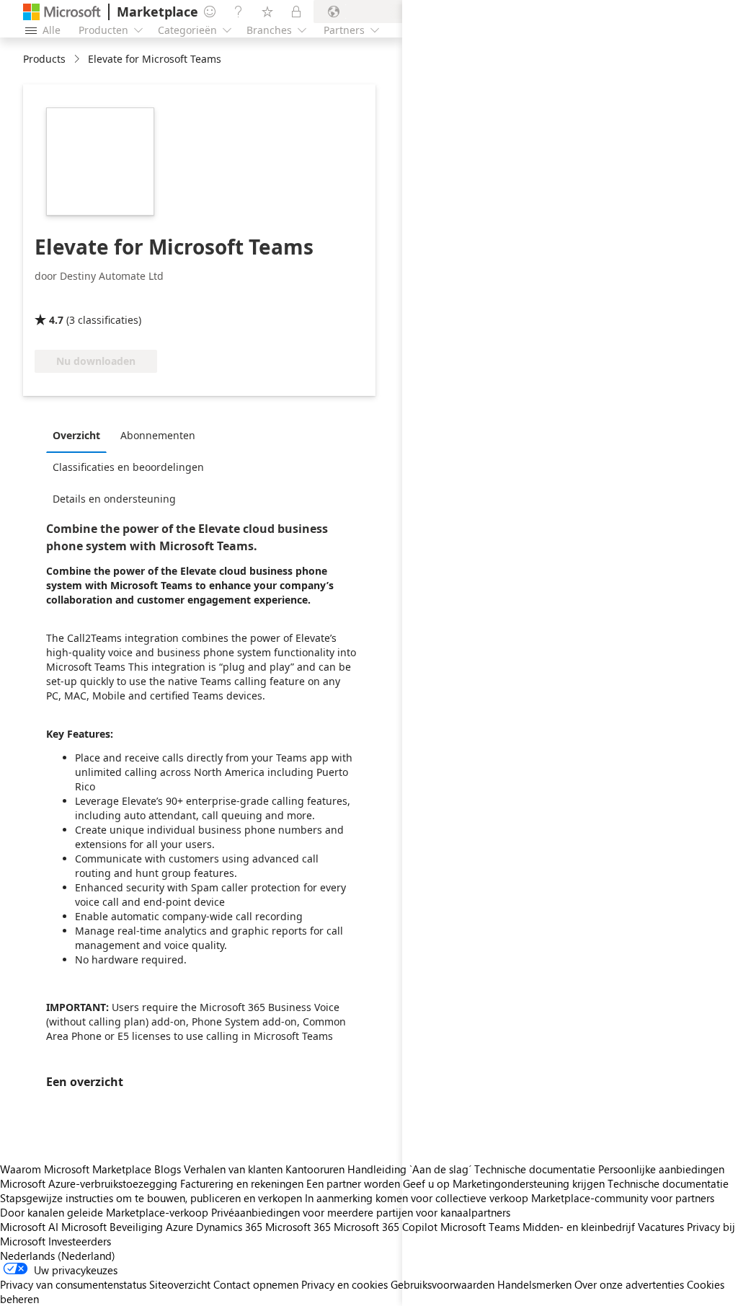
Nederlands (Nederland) (57, 1255)
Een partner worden (353, 1183)
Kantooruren (314, 1169)
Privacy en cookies (344, 1284)
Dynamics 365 (229, 1226)
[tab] (80, 435)
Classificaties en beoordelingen (128, 467)
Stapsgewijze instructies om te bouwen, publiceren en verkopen (151, 1198)
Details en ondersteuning (114, 499)
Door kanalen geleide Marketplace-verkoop (104, 1212)
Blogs (167, 1169)
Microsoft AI (29, 1226)
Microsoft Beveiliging (112, 1226)
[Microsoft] (62, 12)
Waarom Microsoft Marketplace (75, 1169)
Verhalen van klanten (233, 1169)
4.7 (56, 320)
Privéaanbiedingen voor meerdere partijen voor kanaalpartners (360, 1212)
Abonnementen (157, 435)
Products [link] (44, 59)
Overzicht (76, 435)
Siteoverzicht (179, 1284)
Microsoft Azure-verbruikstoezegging (90, 1183)
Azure (179, 1226)
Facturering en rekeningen (241, 1183)
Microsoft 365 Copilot (385, 1226)
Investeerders (79, 1241)
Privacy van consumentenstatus (73, 1284)
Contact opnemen (255, 1284)
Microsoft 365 (298, 1226)
